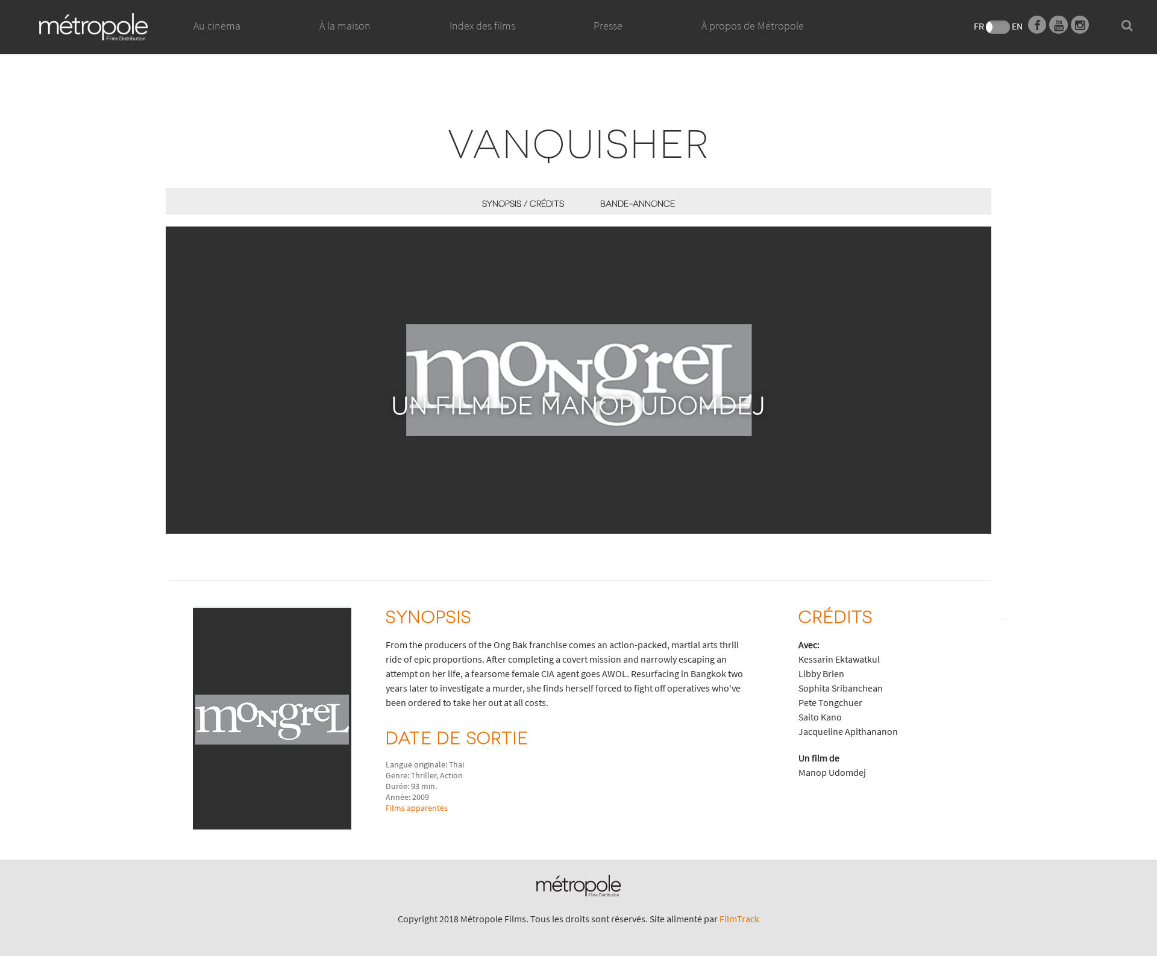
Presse (608, 26)
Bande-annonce (637, 203)
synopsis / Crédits (523, 203)
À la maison (345, 26)
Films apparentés (417, 807)
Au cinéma (216, 26)
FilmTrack (739, 919)
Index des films (482, 26)
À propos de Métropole (752, 26)
